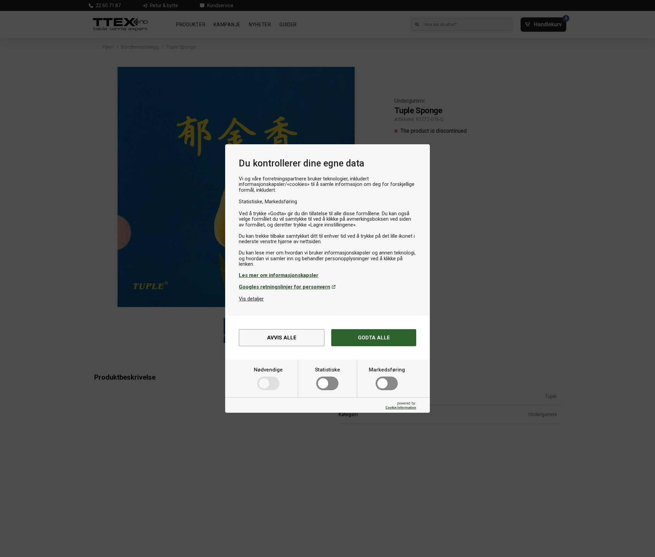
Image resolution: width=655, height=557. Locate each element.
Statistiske (327, 370)
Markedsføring (387, 370)
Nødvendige (268, 370)
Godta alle (374, 338)
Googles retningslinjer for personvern (284, 287)
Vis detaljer (251, 299)
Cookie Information (400, 407)
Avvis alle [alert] (281, 338)
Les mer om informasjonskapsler (278, 275)
